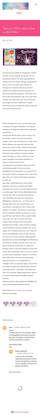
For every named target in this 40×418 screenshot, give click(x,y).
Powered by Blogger (21, 412)
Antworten (14, 372)
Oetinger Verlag (21, 290)
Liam (10, 327)
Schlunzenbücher (21, 351)
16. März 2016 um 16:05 (22, 327)
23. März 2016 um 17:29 (25, 353)
